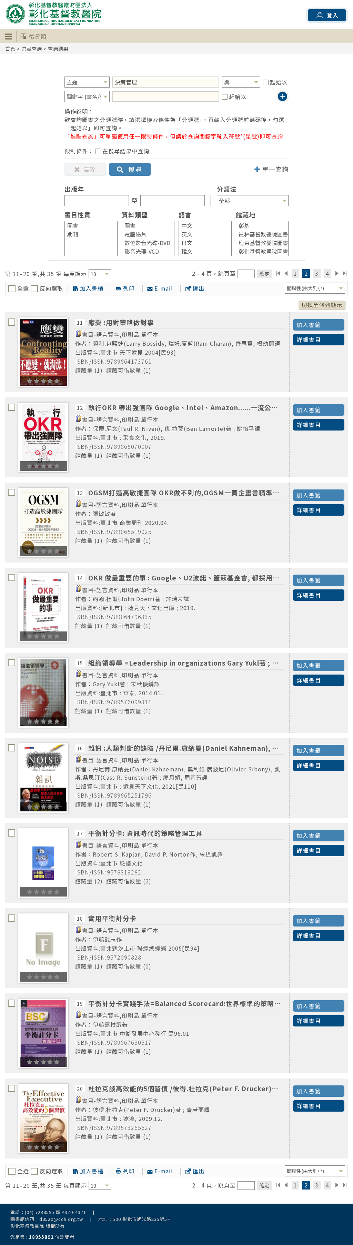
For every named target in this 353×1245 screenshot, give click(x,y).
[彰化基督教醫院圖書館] (259, 251)
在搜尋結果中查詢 (125, 151)
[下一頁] (337, 273)
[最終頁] (345, 273)
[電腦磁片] (145, 234)
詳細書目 (308, 339)
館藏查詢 (31, 48)
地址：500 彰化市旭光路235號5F (134, 1219)
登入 (333, 15)
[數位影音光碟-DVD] (145, 243)
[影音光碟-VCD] (145, 251)
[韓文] (202, 251)
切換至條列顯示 (321, 305)
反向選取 (50, 288)
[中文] (202, 225)
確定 (264, 273)
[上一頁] (286, 273)
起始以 (279, 82)
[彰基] (259, 225)
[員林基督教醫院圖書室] (259, 234)
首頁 (10, 48)
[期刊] (88, 234)
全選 (23, 288)
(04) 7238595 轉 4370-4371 (55, 1212)
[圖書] (88, 225)
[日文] (202, 243)
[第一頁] (278, 273)
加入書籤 (308, 325)
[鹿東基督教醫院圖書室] (259, 243)
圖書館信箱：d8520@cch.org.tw (46, 1219)
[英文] (202, 234)
